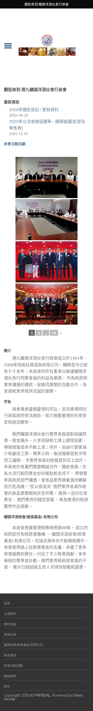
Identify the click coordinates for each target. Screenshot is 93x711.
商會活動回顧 (15, 143)
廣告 (7, 686)
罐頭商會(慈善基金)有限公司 (23, 644)
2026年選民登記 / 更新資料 (34, 109)
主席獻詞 (10, 613)
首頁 (7, 603)
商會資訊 (10, 655)
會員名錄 (10, 634)
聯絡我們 (10, 676)
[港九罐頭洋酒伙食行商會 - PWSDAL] (47, 44)
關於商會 (10, 624)
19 (54, 333)
